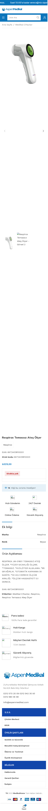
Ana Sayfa (7, 24)
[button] (4, 131)
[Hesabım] (44, 17)
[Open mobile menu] (3, 17)
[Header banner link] (24, 2)
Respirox (7, 445)
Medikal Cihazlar (23, 24)
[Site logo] (12, 9)
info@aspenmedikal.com (16, 702)
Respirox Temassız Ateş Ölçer (17, 597)
